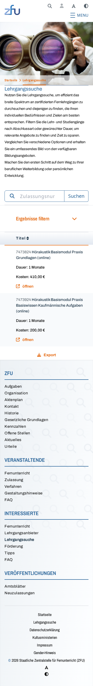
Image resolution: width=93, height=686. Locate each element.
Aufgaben (13, 386)
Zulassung (14, 480)
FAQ (9, 500)
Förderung (14, 546)
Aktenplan (14, 400)
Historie (12, 413)
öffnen (27, 286)
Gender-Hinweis (45, 652)
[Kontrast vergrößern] (86, 6)
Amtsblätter (15, 586)
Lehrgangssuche (19, 540)
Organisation (16, 393)
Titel (21, 238)
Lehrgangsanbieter (21, 533)
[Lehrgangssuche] (49, 6)
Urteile (11, 446)
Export (49, 355)
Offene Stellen (17, 433)
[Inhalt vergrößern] (73, 6)
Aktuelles (13, 440)
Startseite (45, 614)
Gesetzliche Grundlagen (26, 420)
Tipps (10, 553)
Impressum (44, 645)
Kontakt (12, 406)
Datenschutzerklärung (45, 629)
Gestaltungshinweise (24, 493)
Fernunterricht (17, 473)
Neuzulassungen (20, 593)
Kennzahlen (15, 426)
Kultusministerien (44, 637)
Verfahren (13, 486)
